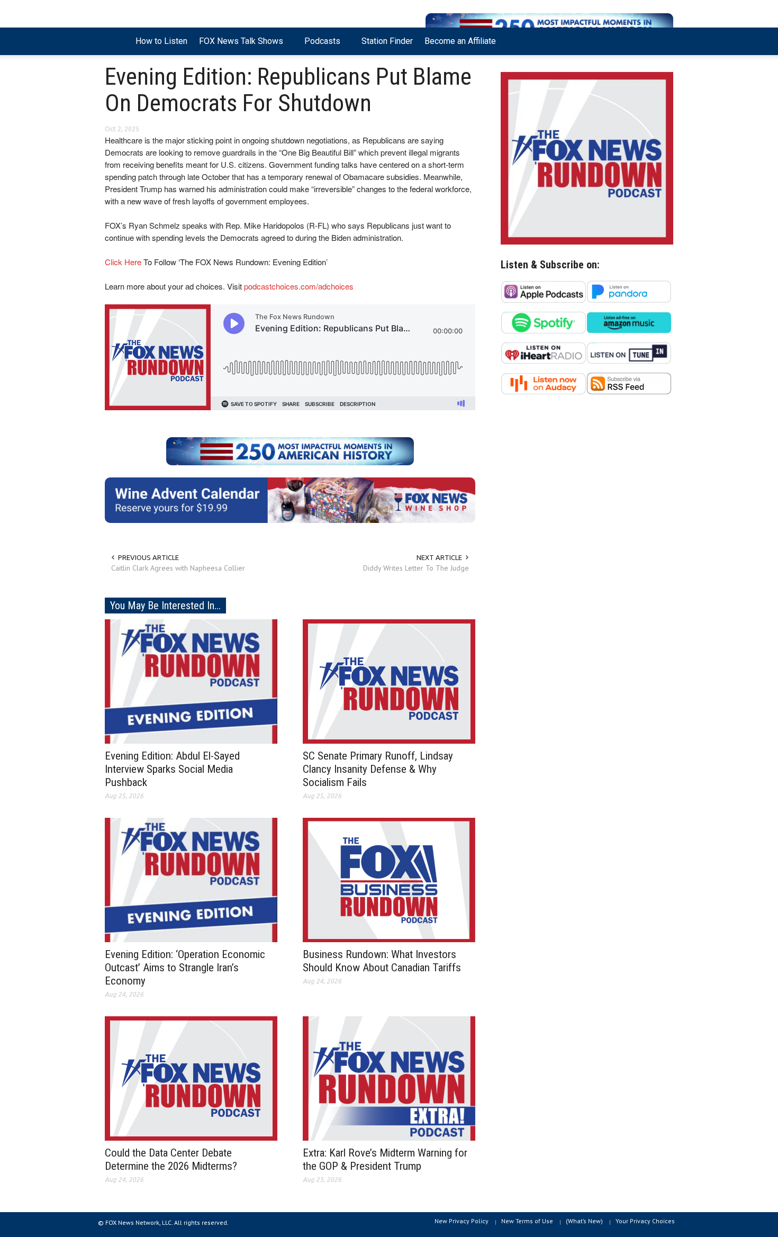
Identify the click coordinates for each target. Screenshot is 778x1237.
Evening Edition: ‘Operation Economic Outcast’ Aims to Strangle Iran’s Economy (185, 967)
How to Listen (161, 41)
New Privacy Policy (461, 1221)
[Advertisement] (587, 506)
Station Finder (387, 41)
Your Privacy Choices (645, 1221)
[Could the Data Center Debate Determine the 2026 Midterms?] (191, 1077)
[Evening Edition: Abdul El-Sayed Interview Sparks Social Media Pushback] (191, 680)
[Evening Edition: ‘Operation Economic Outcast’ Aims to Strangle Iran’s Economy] (191, 879)
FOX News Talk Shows (238, 45)
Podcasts (319, 45)
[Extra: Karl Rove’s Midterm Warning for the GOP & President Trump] (389, 1077)
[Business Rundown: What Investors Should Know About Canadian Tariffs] (389, 879)
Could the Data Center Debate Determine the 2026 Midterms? (171, 1159)
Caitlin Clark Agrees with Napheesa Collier (178, 568)
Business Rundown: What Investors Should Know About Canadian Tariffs (382, 961)
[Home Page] (117, 41)
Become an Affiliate (460, 41)
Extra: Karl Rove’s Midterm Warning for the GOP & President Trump (385, 1159)
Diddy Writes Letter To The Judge (416, 568)
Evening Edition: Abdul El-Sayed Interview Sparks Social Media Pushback (172, 769)
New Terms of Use (527, 1221)
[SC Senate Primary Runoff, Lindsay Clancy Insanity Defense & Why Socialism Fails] (389, 680)
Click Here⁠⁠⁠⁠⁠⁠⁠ (123, 261)
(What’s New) (584, 1221)
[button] (662, 40)
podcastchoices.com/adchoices (299, 286)
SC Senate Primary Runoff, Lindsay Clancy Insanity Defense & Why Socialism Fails (378, 769)
